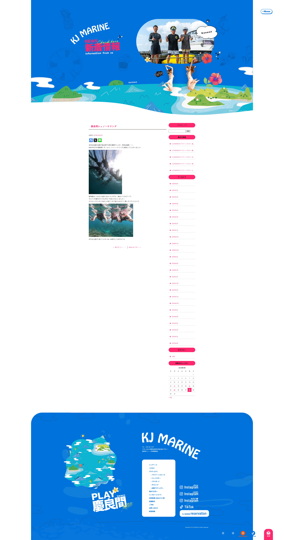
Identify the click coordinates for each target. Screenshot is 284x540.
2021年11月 (175, 283)
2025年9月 (175, 257)
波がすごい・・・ (119, 247)
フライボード (158, 481)
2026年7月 (175, 190)
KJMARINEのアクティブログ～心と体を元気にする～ (183, 170)
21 (189, 386)
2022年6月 (175, 277)
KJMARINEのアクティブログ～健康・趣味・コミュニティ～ (183, 150)
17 (174, 386)
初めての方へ (158, 491)
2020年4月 (175, 290)
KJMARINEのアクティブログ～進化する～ (183, 144)
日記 (173, 356)
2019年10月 (175, 303)
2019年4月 (175, 343)
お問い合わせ (158, 508)
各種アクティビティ (158, 488)
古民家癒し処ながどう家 (158, 498)
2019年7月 (175, 323)
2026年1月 (175, 230)
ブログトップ (182, 125)
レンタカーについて (158, 494)
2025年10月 (175, 250)
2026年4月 (175, 210)
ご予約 (158, 504)
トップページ (158, 465)
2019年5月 (175, 336)
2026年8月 (175, 184)
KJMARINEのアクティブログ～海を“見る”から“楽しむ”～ (183, 164)
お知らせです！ (135, 247)
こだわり (158, 468)
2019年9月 (175, 310)
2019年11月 (175, 297)
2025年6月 (175, 270)
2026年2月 (175, 223)
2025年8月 (175, 263)
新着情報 (158, 511)
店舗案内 (158, 501)
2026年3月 (175, 217)
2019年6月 (175, 330)
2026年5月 (175, 204)
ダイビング (158, 484)
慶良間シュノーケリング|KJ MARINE (238, 111)
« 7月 (170, 397)
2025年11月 (175, 243)
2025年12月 (175, 237)
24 (174, 390)
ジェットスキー (158, 478)
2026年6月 (175, 197)
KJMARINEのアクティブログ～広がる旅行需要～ (183, 157)
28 (189, 390)
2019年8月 (175, 317)
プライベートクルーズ (158, 475)
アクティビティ (158, 471)
